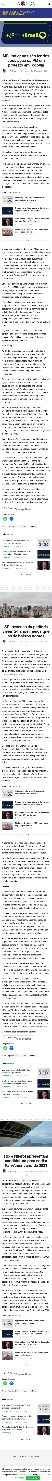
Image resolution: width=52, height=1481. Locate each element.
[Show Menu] (3, 4)
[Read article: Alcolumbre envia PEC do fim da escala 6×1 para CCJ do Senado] (7, 222)
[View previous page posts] (24, 240)
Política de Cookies (26, 1456)
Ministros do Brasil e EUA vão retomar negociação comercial (31, 230)
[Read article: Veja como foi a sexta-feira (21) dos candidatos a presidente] (7, 200)
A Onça (13, 71)
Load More (26, 574)
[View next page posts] (28, 240)
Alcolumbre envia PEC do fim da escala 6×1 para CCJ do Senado (32, 219)
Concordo (32, 1478)
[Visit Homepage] (26, 3)
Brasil (24, 526)
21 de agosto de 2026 (24, 203)
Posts (37, 1456)
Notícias (33, 526)
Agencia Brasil (14, 526)
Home (14, 1456)
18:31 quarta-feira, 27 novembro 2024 (34, 642)
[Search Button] (49, 4)
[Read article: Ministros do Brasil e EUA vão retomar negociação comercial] (7, 232)
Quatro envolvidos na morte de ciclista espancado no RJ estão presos (32, 209)
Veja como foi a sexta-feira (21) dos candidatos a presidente (30, 198)
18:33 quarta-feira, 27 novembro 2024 (34, 71)
